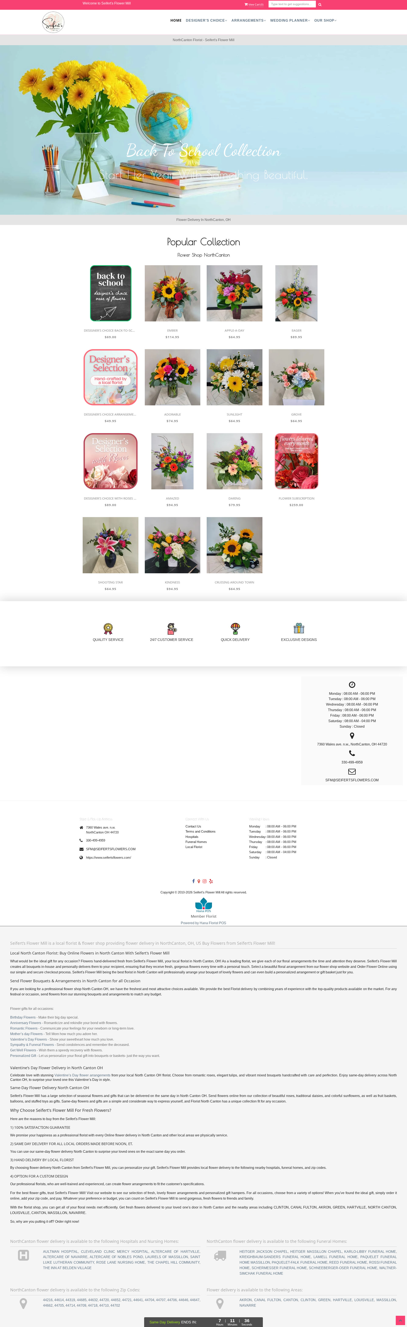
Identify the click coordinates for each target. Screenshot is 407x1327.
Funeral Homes (196, 842)
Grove (296, 414)
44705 (59, 1305)
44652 (115, 1300)
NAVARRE (248, 1305)
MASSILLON (386, 1300)
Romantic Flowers (24, 1028)
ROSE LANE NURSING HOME (120, 1262)
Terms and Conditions (200, 831)
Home (176, 20)
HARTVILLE (342, 1300)
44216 (48, 1300)
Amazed (172, 498)
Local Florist (193, 847)
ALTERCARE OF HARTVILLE (175, 1251)
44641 (138, 1300)
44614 (59, 1300)
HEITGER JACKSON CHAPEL (264, 1251)
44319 (70, 1300)
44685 (81, 1300)
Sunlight (234, 414)
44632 (93, 1300)
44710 (104, 1305)
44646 (183, 1300)
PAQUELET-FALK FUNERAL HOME (300, 1262)
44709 (81, 1305)
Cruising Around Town (234, 582)
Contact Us (193, 826)
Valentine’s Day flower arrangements (82, 1075)
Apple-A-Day (234, 330)
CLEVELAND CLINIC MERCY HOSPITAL (114, 1251)
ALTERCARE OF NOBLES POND (116, 1257)
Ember (172, 330)
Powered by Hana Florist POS (203, 923)
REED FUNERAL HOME (348, 1262)
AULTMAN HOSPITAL (60, 1251)
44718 (93, 1305)
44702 (115, 1305)
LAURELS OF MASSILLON (166, 1257)
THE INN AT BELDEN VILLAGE (67, 1268)
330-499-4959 (95, 840)
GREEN (324, 1300)
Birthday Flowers (23, 1017)
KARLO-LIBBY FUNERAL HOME (370, 1251)
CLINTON (308, 1300)
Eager (296, 330)
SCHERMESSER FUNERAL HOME (279, 1268)
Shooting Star (110, 582)
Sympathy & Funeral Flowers (32, 1045)
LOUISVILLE (364, 1300)
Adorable (172, 414)
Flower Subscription (296, 498)
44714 (70, 1305)
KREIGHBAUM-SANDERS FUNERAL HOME (275, 1257)
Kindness (172, 582)
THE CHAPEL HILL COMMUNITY (173, 1262)
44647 (194, 1300)
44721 (127, 1300)
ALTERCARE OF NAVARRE (65, 1257)
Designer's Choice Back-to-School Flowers (110, 330)
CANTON (290, 1300)
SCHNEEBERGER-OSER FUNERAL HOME (343, 1268)
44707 (161, 1300)
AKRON (246, 1300)
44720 (104, 1300)
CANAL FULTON (267, 1300)
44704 (149, 1300)
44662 (48, 1305)
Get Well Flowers (23, 1050)
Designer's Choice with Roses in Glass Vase (110, 498)
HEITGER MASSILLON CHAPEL (316, 1251)
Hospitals (191, 837)
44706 (172, 1300)
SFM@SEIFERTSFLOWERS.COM (111, 849)
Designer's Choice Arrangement (110, 414)
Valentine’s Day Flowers (28, 1039)
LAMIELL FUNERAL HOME (335, 1257)
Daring (235, 498)
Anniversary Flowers (25, 1023)
